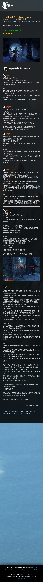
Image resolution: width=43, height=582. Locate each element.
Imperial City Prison (8, 33)
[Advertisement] (21, 449)
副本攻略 (35, 405)
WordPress (34, 567)
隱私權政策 (21, 578)
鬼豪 (39, 21)
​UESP (30, 574)
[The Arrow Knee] (15, 5)
